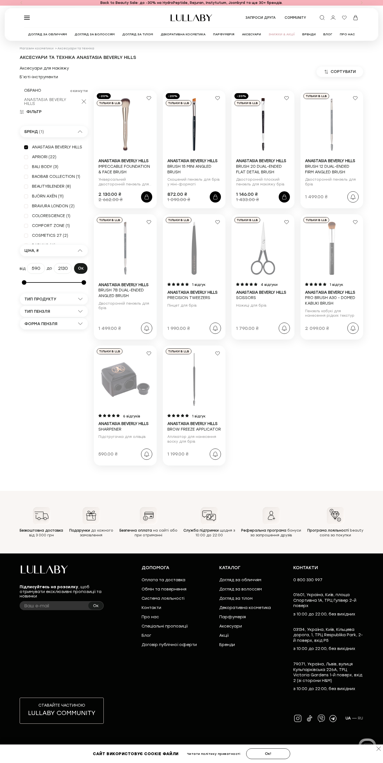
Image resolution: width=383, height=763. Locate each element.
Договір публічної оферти (169, 644)
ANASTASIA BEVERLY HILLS (45, 102)
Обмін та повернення (164, 589)
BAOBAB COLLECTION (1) (56, 176)
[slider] (24, 282)
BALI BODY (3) (45, 166)
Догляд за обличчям (240, 580)
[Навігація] (21, 3)
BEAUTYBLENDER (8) (51, 186)
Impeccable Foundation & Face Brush (124, 166)
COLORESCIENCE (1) (51, 215)
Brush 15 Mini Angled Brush (192, 166)
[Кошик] (355, 17)
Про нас (150, 617)
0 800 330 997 (307, 580)
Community (295, 18)
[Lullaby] (191, 17)
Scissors (261, 295)
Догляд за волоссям (240, 589)
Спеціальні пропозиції (165, 626)
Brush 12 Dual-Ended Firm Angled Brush (330, 166)
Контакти (151, 607)
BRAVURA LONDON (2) (53, 206)
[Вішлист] (344, 17)
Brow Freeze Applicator (194, 426)
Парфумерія (232, 617)
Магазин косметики (37, 48)
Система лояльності (163, 598)
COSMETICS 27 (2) (50, 235)
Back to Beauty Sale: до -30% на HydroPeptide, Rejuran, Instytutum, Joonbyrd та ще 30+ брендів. (191, 3)
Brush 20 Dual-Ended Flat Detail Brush (261, 166)
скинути (79, 91)
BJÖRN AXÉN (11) (48, 196)
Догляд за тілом (236, 598)
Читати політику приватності (214, 754)
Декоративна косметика (245, 607)
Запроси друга (260, 18)
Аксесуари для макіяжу (44, 68)
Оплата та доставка (163, 580)
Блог (146, 635)
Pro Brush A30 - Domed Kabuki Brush (330, 298)
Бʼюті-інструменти (39, 77)
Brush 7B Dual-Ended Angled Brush (123, 290)
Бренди (227, 644)
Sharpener (123, 426)
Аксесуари (230, 626)
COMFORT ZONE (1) (51, 225)
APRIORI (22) (44, 157)
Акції (224, 635)
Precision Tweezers (192, 295)
